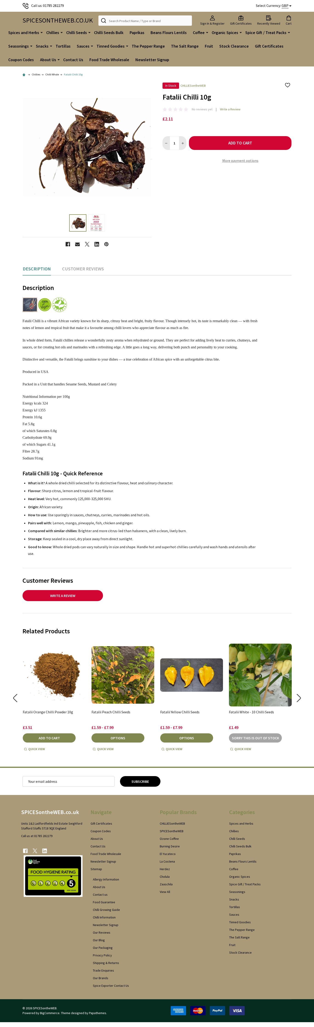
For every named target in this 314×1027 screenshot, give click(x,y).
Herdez (165, 869)
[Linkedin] (97, 244)
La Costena (167, 861)
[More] (41, 32)
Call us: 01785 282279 (47, 5)
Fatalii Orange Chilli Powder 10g (48, 712)
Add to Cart (240, 143)
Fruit (209, 46)
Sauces (83, 46)
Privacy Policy (102, 955)
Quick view (36, 749)
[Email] (77, 244)
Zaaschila (166, 884)
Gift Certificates (269, 46)
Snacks (42, 46)
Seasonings (18, 46)
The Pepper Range (148, 46)
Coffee (199, 32)
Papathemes (97, 1013)
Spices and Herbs (23, 32)
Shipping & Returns (106, 963)
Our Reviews (101, 932)
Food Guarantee (104, 902)
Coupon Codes (21, 59)
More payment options (240, 160)
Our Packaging (103, 948)
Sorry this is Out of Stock (255, 738)
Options (118, 738)
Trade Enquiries (103, 970)
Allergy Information (106, 879)
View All (165, 892)
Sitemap (96, 869)
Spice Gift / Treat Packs (265, 32)
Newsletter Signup (152, 59)
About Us (48, 59)
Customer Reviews (83, 269)
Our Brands (100, 978)
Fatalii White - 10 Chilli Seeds (251, 712)
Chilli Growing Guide (106, 910)
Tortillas (63, 46)
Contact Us (73, 59)
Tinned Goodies (111, 46)
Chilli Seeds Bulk (108, 32)
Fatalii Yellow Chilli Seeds (180, 712)
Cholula (165, 877)
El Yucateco (168, 854)
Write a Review (230, 109)
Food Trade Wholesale (109, 59)
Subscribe (140, 781)
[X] (87, 244)
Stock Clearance (234, 46)
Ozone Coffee (169, 839)
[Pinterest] (106, 244)
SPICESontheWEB (171, 831)
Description (37, 269)
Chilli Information (104, 917)
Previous (15, 698)
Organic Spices (225, 32)
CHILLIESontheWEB (172, 823)
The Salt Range (185, 46)
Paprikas (137, 32)
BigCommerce (50, 1013)
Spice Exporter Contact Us (111, 986)
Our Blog (99, 940)
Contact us (100, 894)
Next (298, 698)
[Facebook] (68, 244)
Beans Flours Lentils (169, 32)
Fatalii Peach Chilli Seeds (110, 712)
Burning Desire (170, 846)
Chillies (52, 32)
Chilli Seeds (76, 32)
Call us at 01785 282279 (36, 836)
